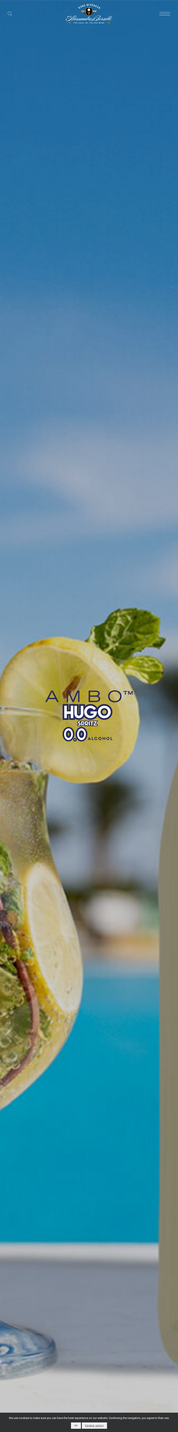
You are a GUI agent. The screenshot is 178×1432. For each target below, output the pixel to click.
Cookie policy (94, 1425)
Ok (76, 1425)
